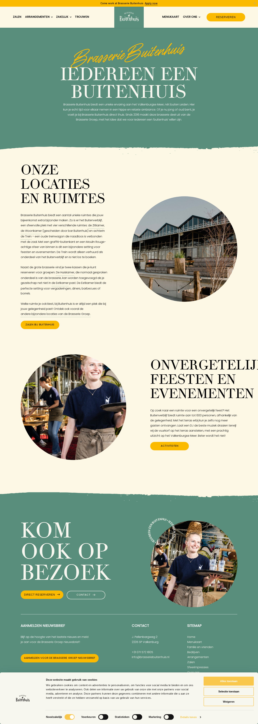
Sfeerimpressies (198, 667)
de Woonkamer (31, 231)
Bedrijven (193, 652)
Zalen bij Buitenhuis (39, 324)
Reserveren (226, 17)
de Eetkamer (60, 283)
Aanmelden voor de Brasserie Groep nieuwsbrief (59, 658)
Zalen (17, 17)
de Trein (26, 236)
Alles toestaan (228, 681)
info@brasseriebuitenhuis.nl (150, 657)
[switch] (103, 717)
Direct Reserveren (39, 594)
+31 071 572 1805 (142, 652)
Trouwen (82, 17)
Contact (83, 595)
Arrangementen (37, 17)
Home (191, 637)
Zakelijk (62, 17)
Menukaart (170, 17)
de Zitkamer (96, 225)
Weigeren (228, 701)
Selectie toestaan (228, 691)
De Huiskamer (65, 272)
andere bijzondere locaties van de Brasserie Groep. (56, 314)
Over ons (190, 17)
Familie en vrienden (200, 647)
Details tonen (188, 717)
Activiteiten (169, 446)
